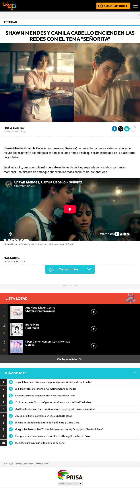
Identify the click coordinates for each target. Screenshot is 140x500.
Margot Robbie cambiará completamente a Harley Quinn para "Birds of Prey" (59, 429)
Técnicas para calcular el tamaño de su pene (40, 442)
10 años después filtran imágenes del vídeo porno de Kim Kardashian (53, 402)
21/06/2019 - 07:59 (15, 131)
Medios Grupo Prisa (70, 483)
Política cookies (41, 463)
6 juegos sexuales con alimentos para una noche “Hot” (45, 395)
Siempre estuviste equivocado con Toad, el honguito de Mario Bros (52, 436)
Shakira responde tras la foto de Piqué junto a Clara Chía (47, 422)
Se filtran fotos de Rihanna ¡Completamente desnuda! (45, 388)
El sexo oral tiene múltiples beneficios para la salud (43, 415)
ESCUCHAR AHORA (115, 5)
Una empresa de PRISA (70, 474)
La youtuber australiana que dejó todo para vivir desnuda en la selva (53, 382)
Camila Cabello (13, 261)
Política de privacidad (24, 463)
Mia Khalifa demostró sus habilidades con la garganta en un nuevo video (55, 409)
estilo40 (10, 22)
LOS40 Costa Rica (14, 127)
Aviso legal (8, 463)
